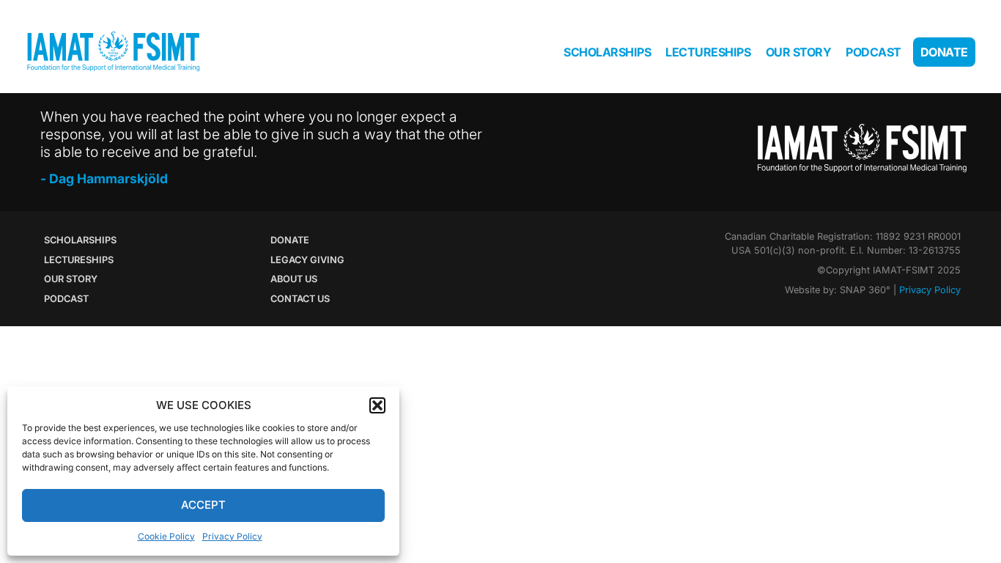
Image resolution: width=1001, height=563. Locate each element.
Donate (944, 52)
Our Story (799, 52)
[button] (377, 405)
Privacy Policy (232, 536)
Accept (203, 505)
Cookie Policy (166, 536)
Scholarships (607, 52)
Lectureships (707, 52)
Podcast (873, 52)
